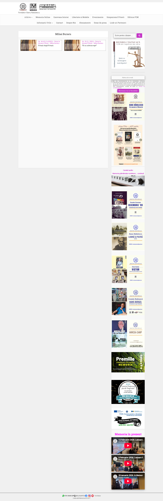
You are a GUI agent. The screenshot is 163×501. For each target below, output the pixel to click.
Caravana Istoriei (61, 17)
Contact (59, 23)
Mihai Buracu (54, 43)
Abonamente (85, 23)
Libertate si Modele (80, 17)
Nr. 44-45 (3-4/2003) (45, 41)
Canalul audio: (128, 170)
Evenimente (97, 17)
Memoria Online (43, 17)
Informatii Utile (44, 23)
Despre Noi (71, 23)
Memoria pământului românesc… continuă (128, 173)
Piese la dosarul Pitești (91, 42)
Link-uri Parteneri (118, 23)
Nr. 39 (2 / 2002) (88, 41)
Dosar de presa (100, 23)
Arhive (27, 17)
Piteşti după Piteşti (46, 45)
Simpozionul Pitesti (115, 17)
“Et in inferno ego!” (89, 45)
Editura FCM (133, 17)
